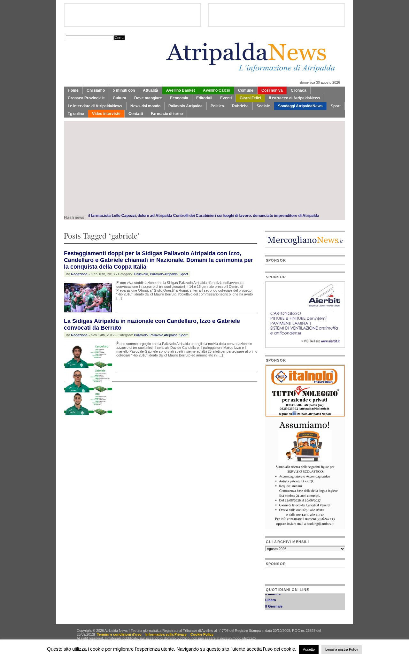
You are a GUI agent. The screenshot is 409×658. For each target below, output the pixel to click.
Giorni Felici (250, 98)
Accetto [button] (309, 649)
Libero (270, 597)
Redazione (79, 274)
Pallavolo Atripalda (185, 106)
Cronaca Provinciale (86, 98)
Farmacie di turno (167, 113)
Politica (217, 106)
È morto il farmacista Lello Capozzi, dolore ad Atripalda (108, 215)
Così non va (272, 90)
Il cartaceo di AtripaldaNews (294, 98)
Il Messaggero (277, 609)
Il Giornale (273, 603)
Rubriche (240, 106)
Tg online (76, 113)
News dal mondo (145, 106)
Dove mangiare (148, 98)
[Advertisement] (204, 165)
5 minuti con (124, 90)
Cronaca (298, 90)
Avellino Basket (180, 90)
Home (73, 90)
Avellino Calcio (216, 90)
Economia (179, 98)
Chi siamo (96, 90)
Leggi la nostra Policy (341, 649)
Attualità (150, 90)
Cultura (119, 98)
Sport (336, 106)
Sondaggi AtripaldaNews (300, 106)
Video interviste (106, 113)
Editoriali (204, 98)
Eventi (226, 98)
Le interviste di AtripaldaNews (95, 106)
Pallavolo (141, 274)
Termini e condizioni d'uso (119, 634)
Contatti (135, 113)
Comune (245, 90)
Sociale (263, 106)
